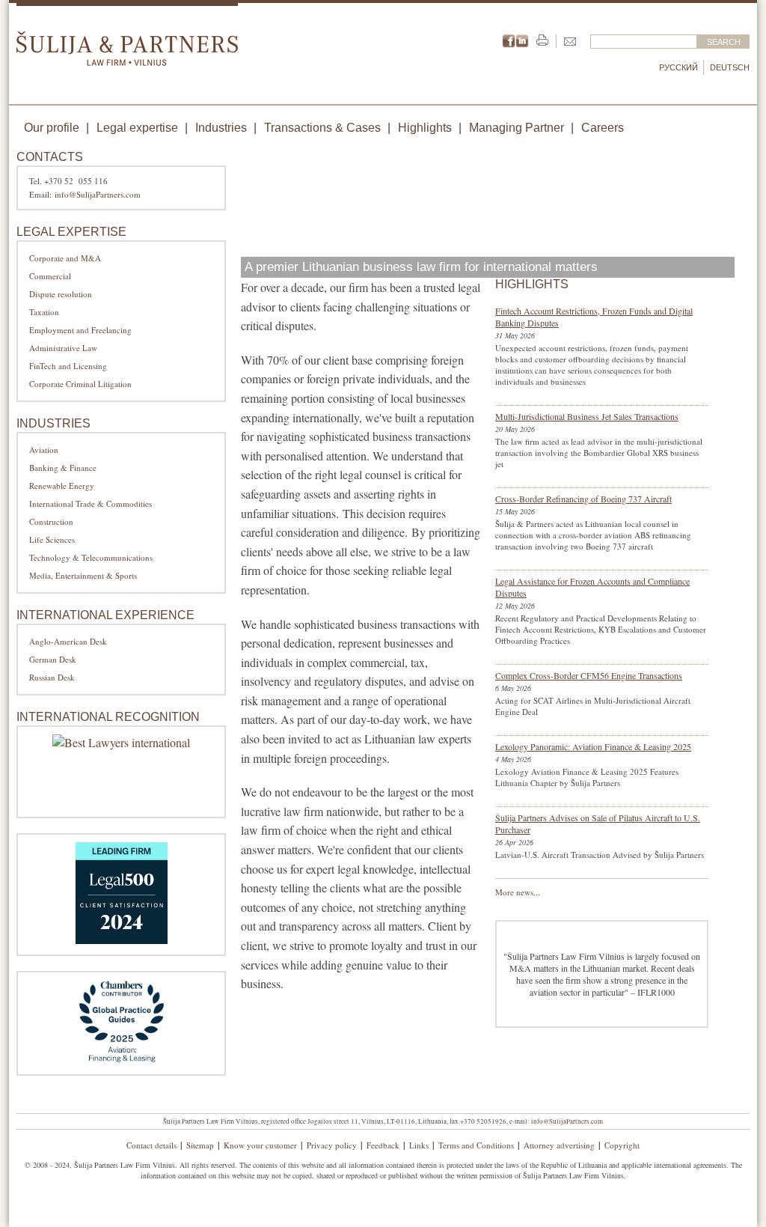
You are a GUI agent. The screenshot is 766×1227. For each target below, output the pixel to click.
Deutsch (730, 67)
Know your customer (260, 1145)
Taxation (44, 311)
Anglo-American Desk (68, 641)
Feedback (383, 1145)
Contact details (151, 1145)
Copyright (622, 1145)
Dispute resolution (60, 293)
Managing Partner (516, 127)
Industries (221, 127)
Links (419, 1145)
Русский (678, 67)
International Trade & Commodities (90, 503)
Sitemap (200, 1145)
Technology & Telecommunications (91, 557)
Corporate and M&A (65, 258)
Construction (51, 521)
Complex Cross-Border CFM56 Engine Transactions (588, 675)
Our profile (51, 127)
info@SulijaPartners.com (98, 194)
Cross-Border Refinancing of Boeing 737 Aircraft (583, 499)
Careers (602, 127)
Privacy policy (332, 1145)
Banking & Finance (62, 467)
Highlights (425, 127)
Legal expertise (137, 127)
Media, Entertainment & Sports (83, 575)
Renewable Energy (61, 485)
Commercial (50, 275)
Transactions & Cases (322, 127)
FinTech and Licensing (68, 365)
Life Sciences (52, 539)
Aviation (43, 449)
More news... (517, 892)
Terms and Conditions (476, 1145)
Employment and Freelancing (80, 329)
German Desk (52, 659)
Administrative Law (63, 347)
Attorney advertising (559, 1145)
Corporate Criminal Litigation (80, 383)
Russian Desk (52, 677)
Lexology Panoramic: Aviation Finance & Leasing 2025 (593, 746)
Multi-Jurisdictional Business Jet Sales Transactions (586, 416)
